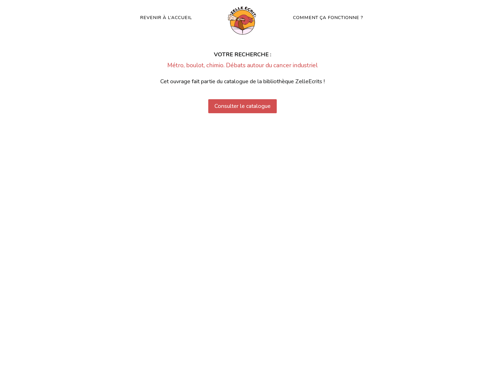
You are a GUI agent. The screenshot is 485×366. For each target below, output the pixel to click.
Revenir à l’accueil (166, 18)
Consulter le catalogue (242, 106)
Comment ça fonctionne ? (328, 18)
